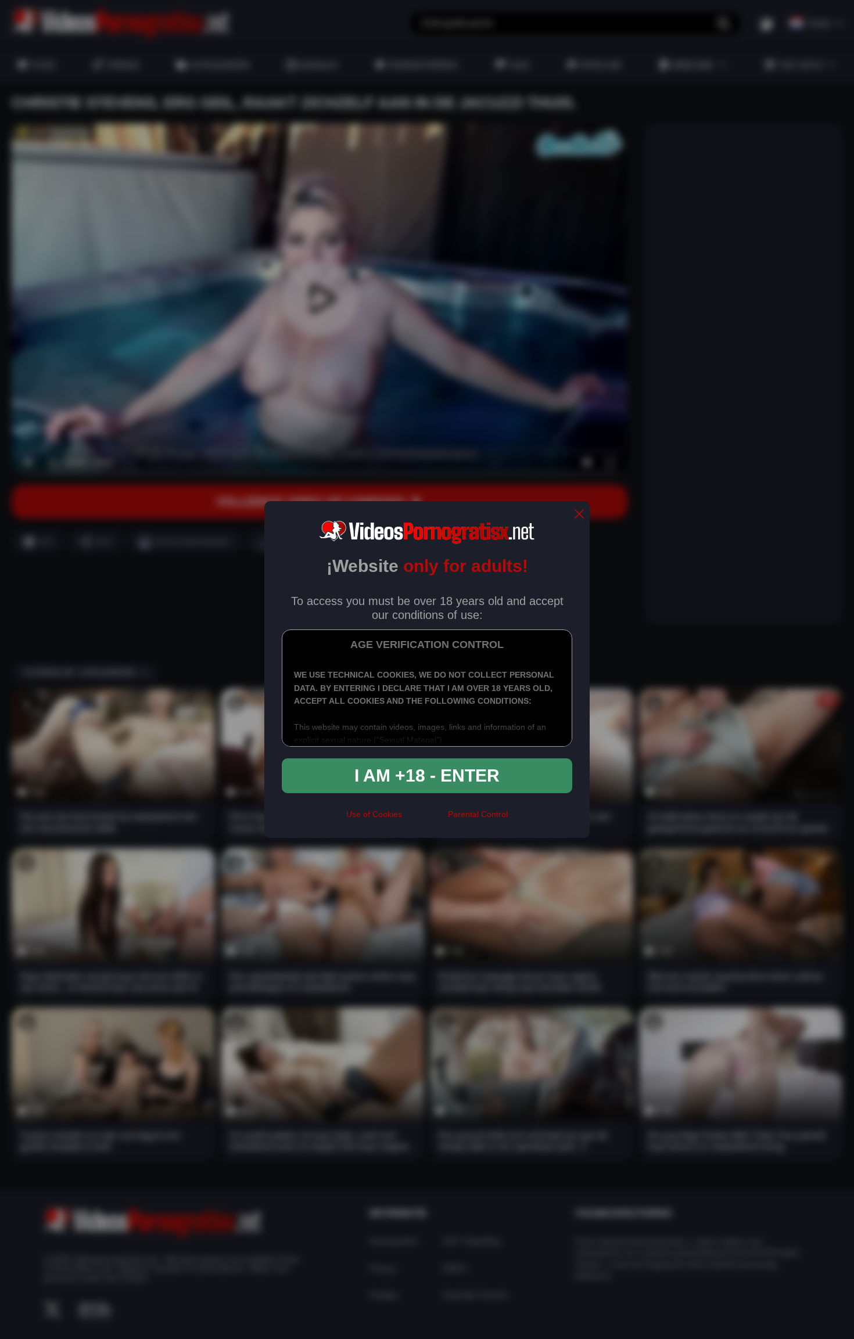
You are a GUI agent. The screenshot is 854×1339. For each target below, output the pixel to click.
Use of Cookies (374, 814)
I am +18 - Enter (427, 775)
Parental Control (478, 814)
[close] (579, 514)
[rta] (425, 819)
